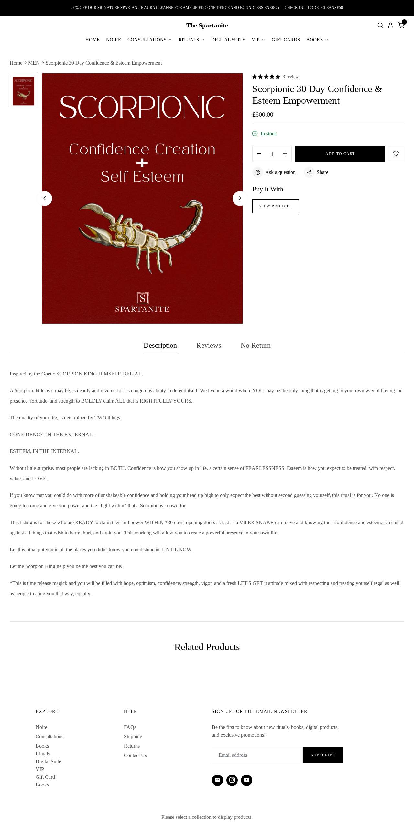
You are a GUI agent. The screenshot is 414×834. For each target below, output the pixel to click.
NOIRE (113, 39)
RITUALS (189, 39)
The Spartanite (207, 25)
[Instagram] (232, 780)
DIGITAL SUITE (228, 39)
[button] (266, 76)
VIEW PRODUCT (275, 206)
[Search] (380, 25)
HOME (92, 39)
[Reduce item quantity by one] (259, 154)
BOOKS (314, 39)
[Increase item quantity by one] (284, 154)
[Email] (217, 780)
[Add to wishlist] (396, 154)
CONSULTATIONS (146, 39)
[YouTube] (246, 780)
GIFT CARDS (286, 39)
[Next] (240, 198)
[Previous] (44, 198)
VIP (255, 39)
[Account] (390, 25)
